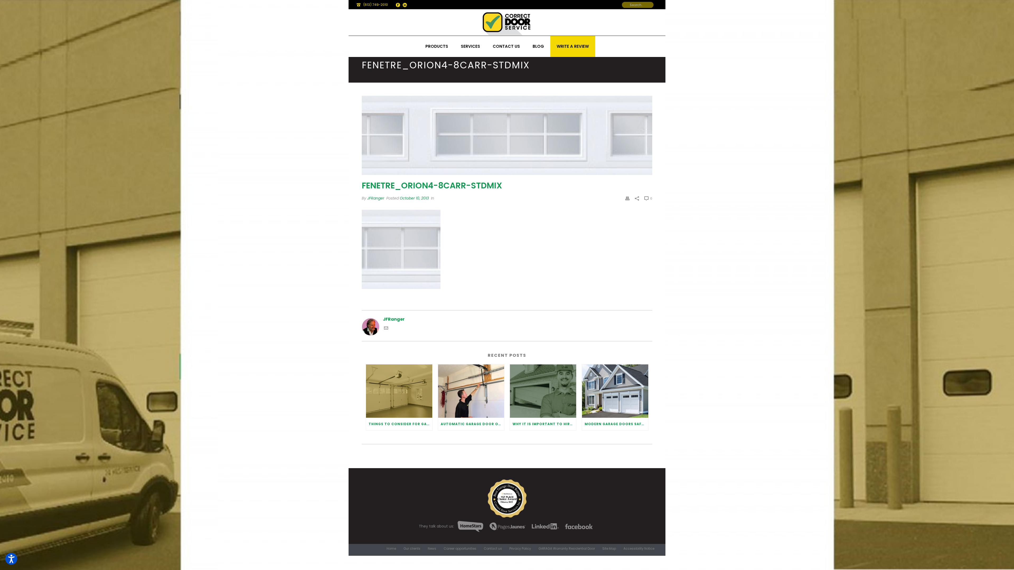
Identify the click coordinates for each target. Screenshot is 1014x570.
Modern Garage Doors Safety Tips (616, 424)
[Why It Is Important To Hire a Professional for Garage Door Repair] (543, 390)
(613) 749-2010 (375, 4)
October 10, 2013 (414, 198)
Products (436, 46)
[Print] (627, 198)
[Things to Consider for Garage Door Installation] (399, 390)
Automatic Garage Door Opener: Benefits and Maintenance (472, 424)
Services (470, 46)
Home (391, 549)
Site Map (609, 549)
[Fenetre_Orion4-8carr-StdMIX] (507, 135)
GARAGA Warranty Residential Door (566, 549)
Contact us (506, 46)
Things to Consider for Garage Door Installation (400, 424)
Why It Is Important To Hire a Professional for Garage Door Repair (544, 424)
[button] (11, 559)
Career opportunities (460, 549)
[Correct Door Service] (507, 22)
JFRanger (375, 198)
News (432, 549)
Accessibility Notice (638, 549)
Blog (538, 46)
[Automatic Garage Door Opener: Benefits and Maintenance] (471, 390)
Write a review (573, 46)
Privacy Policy (520, 549)
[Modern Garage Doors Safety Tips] (615, 390)
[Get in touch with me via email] (386, 329)
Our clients (411, 549)
